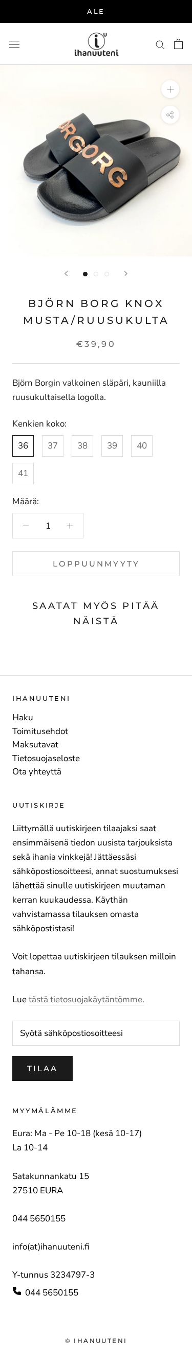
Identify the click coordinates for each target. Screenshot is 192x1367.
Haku (22, 717)
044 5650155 (51, 1293)
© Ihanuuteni (96, 1341)
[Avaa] (14, 44)
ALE (96, 11)
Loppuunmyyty (96, 564)
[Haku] (160, 44)
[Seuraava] (125, 273)
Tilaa (42, 1068)
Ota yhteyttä (36, 771)
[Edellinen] (66, 273)
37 (53, 446)
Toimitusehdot (40, 731)
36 (23, 446)
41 (23, 473)
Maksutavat (35, 744)
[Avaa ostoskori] (178, 44)
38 (82, 446)
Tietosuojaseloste (46, 758)
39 (112, 446)
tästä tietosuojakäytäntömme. (86, 999)
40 (142, 446)
